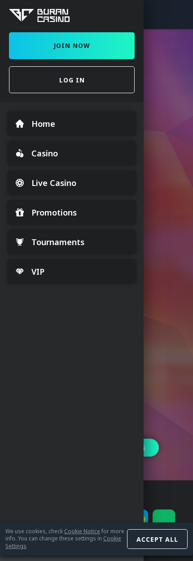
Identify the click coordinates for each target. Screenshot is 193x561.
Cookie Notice (82, 531)
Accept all (157, 539)
